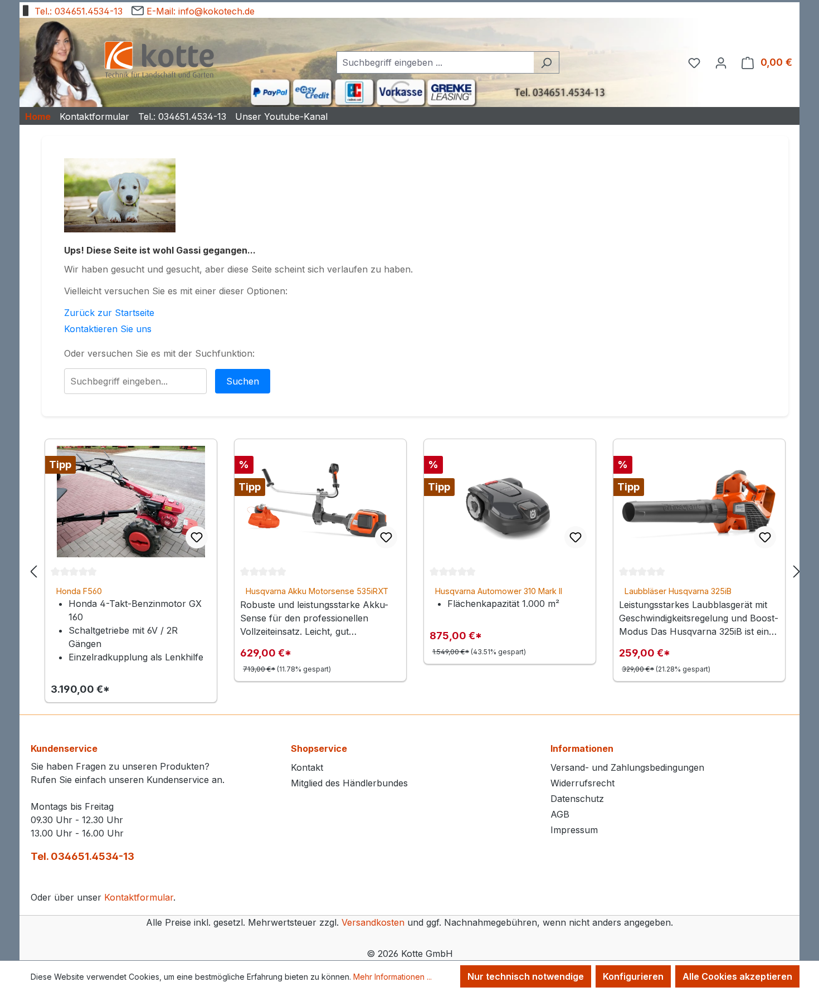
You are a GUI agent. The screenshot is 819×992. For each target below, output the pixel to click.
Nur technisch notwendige (525, 976)
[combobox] (435, 62)
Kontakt (307, 767)
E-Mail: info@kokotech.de (199, 11)
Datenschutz (577, 798)
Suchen (242, 381)
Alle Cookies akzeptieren (737, 976)
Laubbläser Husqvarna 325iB (678, 591)
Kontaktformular (138, 897)
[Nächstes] (796, 571)
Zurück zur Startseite (109, 312)
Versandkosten (373, 922)
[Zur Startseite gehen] (158, 60)
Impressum (574, 829)
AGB (559, 814)
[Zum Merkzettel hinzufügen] (197, 537)
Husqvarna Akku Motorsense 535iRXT (317, 591)
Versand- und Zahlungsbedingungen (627, 767)
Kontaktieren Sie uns (108, 328)
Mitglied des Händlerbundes (349, 783)
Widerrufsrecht (582, 783)
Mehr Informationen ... (392, 976)
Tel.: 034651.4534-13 (77, 11)
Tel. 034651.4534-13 (82, 856)
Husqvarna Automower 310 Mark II (498, 591)
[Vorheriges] (33, 571)
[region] (415, 571)
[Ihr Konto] (721, 62)
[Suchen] (546, 62)
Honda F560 (79, 591)
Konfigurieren (633, 976)
